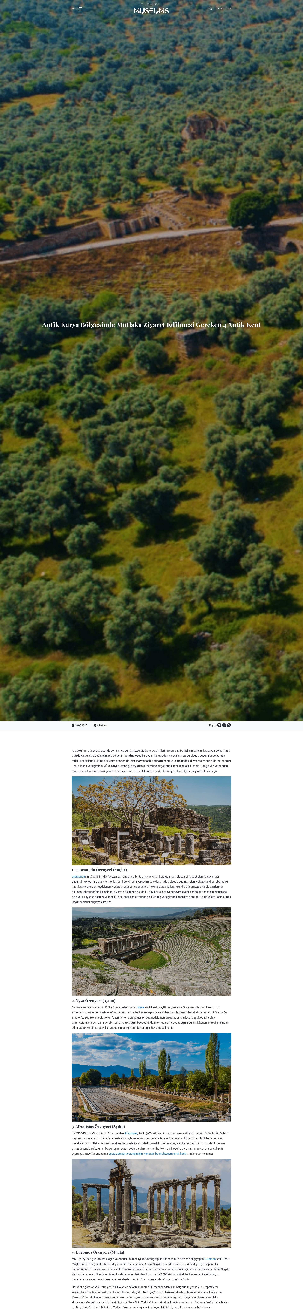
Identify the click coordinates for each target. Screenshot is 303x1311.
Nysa (141, 1007)
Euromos (210, 1259)
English (219, 8)
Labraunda (78, 876)
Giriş (229, 8)
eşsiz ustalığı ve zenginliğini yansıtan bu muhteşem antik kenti (148, 1153)
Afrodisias (131, 1133)
